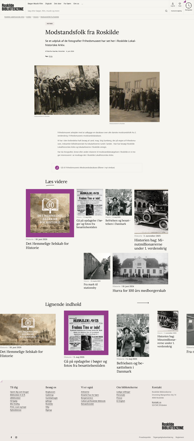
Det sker (57, 3)
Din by (50, 56)
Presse (119, 398)
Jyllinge (49, 401)
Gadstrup (50, 395)
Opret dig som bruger (19, 392)
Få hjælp (13, 401)
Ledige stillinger (123, 392)
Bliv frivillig (15, 404)
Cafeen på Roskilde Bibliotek (93, 401)
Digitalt (48, 3)
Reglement (180, 437)
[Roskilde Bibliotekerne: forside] (12, 7)
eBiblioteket (15, 398)
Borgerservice (87, 398)
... (82, 3)
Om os (76, 3)
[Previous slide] (143, 306)
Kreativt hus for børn (90, 395)
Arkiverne (85, 392)
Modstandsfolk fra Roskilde (50, 17)
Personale (121, 395)
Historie (35, 17)
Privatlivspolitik (145, 437)
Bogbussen (50, 392)
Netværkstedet (87, 404)
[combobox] (97, 10)
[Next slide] (143, 303)
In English (121, 401)
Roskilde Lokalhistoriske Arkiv (14, 17)
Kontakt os (156, 402)
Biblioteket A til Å (17, 395)
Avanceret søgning (176, 11)
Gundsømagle (52, 398)
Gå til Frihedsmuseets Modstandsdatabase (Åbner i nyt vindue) (88, 167)
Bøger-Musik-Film (35, 3)
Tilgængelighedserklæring (163, 437)
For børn (67, 3)
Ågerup (49, 410)
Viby (47, 407)
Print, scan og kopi (18, 407)
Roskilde (49, 404)
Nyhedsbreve (15, 410)
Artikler (28, 17)
